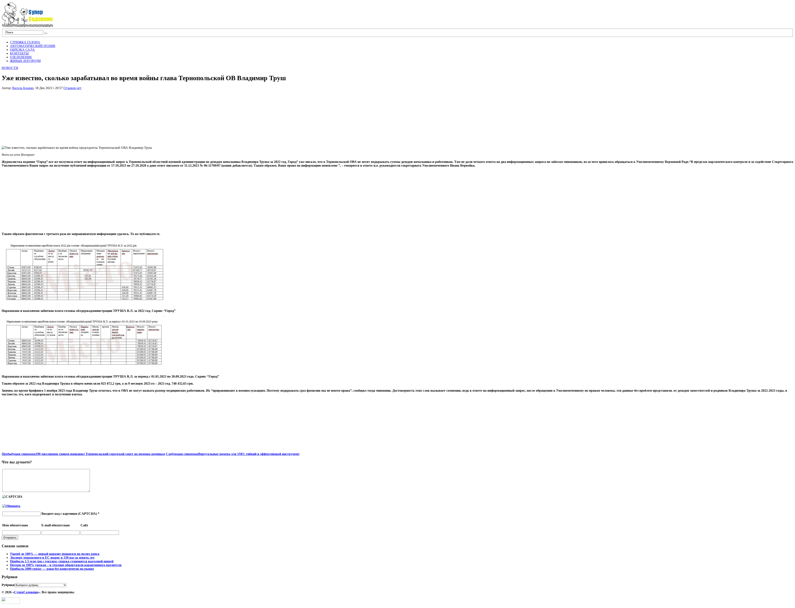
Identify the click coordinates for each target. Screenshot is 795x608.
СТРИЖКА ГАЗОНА (25, 42)
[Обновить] (11, 506)
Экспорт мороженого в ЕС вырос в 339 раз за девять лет (52, 557)
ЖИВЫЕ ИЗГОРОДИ (25, 61)
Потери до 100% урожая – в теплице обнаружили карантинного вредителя (66, 565)
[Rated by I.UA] (11, 602)
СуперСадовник (26, 592)
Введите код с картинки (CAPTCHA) (69, 513)
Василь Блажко (23, 88)
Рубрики (8, 585)
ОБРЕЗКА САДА (22, 49)
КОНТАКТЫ (19, 53)
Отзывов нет (72, 88)
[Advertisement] (33, 116)
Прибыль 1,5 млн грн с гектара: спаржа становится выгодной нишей (61, 561)
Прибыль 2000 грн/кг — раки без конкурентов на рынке (52, 568)
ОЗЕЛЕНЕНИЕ (21, 57)
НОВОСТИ (10, 68)
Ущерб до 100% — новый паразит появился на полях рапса (54, 554)
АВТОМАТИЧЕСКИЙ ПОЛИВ (32, 46)
